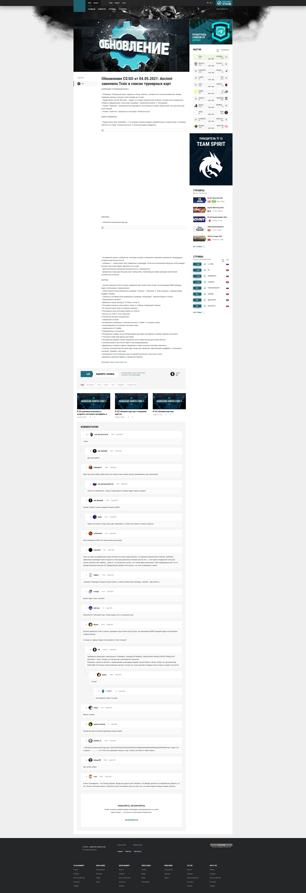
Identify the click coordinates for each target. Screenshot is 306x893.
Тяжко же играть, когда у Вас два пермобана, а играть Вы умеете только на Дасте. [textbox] (120, 524)
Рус (227, 260)
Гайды (98, 878)
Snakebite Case (132, 385)
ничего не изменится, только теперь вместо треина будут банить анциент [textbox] (116, 491)
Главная (91, 9)
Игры (98, 882)
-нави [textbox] (85, 441)
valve (99, 385)
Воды (143, 878)
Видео (144, 873)
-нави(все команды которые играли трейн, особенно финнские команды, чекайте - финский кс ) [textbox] (121, 582)
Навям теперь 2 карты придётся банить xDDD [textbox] (101, 507)
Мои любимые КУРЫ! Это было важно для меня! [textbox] (102, 540)
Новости (102, 9)
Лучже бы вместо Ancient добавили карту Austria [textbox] (102, 731)
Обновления (100, 869)
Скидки (76, 886)
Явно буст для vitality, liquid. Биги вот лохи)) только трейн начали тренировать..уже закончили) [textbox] (120, 474)
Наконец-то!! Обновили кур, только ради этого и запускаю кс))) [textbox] (108, 615)
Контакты (137, 851)
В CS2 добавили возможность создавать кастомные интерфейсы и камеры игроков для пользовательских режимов (93, 412)
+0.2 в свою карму (134, 375)
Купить (76, 869)
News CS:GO (122, 845)
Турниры (123, 9)
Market (96, 3)
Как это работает (79, 878)
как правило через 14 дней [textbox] (106, 698)
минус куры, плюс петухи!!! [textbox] (94, 598)
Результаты (225, 50)
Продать (76, 873)
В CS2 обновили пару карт (163, 411)
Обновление (90, 385)
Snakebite (121, 385)
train (113, 385)
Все (218, 50)
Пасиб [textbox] (94, 682)
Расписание (146, 882)
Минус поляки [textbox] (88, 714)
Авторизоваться (131, 820)
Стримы (112, 9)
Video (124, 3)
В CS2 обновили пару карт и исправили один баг (131, 412)
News (89, 3)
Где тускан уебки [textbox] (90, 767)
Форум (144, 869)
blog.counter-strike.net (118, 362)
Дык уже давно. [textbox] (93, 458)
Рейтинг (128, 851)
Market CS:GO (137, 845)
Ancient (106, 385)
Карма (120, 851)
